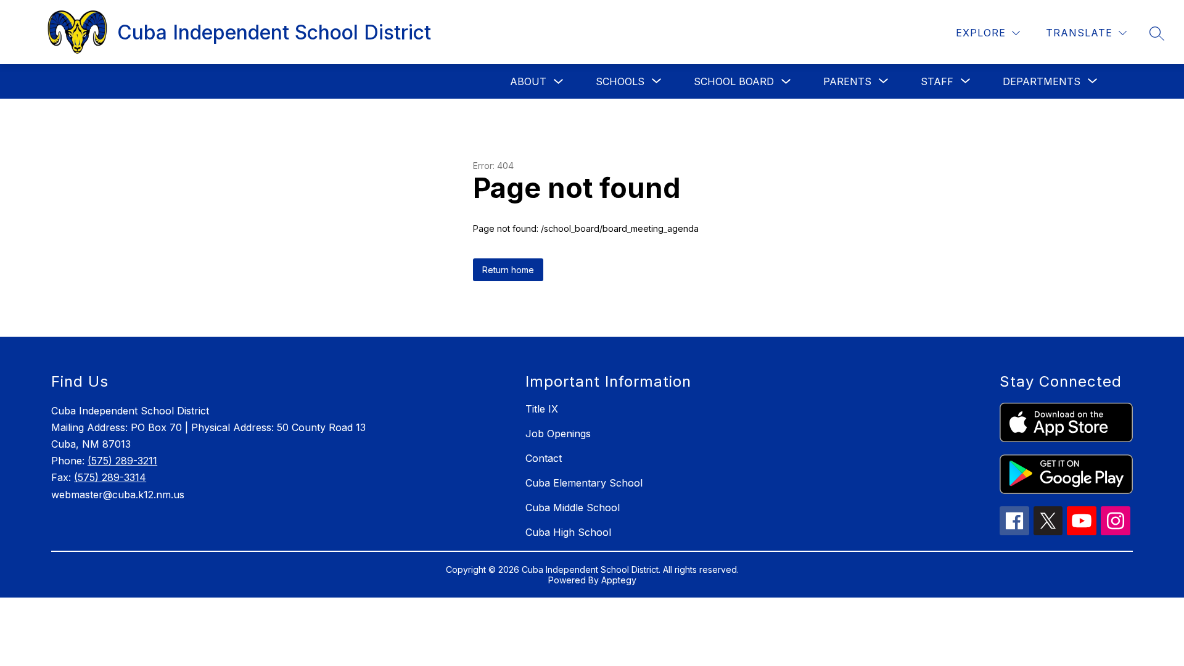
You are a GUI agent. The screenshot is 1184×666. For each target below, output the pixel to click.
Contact (543, 458)
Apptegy (618, 580)
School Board (734, 81)
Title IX (541, 409)
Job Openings (558, 433)
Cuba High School (568, 532)
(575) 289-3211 (122, 460)
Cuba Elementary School (584, 483)
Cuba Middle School (572, 507)
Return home (508, 270)
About (528, 81)
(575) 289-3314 (110, 477)
